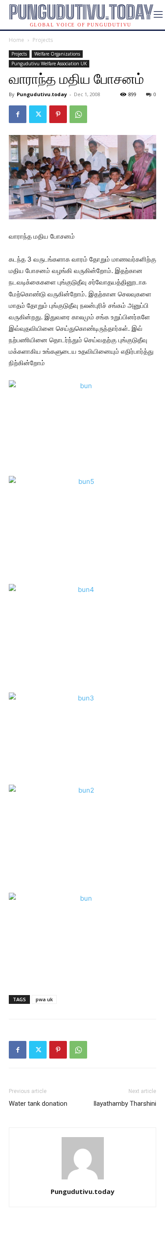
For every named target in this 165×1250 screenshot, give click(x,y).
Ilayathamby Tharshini (124, 1104)
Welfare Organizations (57, 54)
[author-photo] (83, 1179)
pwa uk (44, 999)
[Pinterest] (58, 114)
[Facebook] (17, 114)
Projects (43, 40)
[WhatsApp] (78, 114)
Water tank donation (38, 1104)
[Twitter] (38, 114)
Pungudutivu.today (42, 94)
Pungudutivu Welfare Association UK (49, 63)
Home (16, 40)
